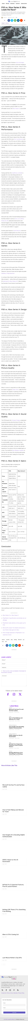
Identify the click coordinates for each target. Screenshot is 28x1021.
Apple (10, 742)
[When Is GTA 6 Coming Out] (14, 925)
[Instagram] (14, 695)
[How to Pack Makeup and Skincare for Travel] (4, 719)
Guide (10, 716)
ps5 (23, 639)
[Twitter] (12, 20)
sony (3, 641)
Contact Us (3, 993)
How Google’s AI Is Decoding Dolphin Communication (16, 727)
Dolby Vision (15, 389)
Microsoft (19, 639)
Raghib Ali (5, 17)
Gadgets (3, 23)
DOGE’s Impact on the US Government (15, 736)
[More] (24, 20)
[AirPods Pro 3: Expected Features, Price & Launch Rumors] (4, 745)
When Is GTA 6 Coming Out (10, 934)
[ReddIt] (21, 20)
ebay (12, 639)
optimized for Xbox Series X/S (10, 281)
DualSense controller (17, 173)
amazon (3, 639)
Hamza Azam (11, 738)
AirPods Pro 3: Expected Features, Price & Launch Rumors (16, 745)
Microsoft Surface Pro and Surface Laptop (16, 710)
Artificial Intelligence (13, 725)
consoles (7, 639)
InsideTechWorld (11, 1019)
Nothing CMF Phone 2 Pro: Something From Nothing (16, 753)
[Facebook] (8, 20)
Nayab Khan (11, 712)
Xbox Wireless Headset (18, 450)
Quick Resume (17, 230)
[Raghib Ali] (2, 17)
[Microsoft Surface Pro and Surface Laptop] (4, 711)
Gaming (7, 23)
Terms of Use (10, 993)
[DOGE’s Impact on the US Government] (4, 737)
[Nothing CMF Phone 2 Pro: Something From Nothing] (4, 754)
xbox (6, 641)
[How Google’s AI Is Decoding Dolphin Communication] (4, 728)
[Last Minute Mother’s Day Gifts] (14, 948)
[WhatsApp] (15, 20)
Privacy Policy (21, 993)
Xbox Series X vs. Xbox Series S (11, 615)
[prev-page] (2, 964)
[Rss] (18, 990)
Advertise (16, 993)
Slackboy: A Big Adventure (7, 273)
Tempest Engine (16, 420)
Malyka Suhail (11, 720)
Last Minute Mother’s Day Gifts (12, 958)
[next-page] (4, 964)
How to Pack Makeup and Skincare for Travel (15, 718)
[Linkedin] (18, 20)
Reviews (10, 751)
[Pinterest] (14, 990)
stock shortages (20, 62)
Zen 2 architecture (18, 139)
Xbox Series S (16, 108)
